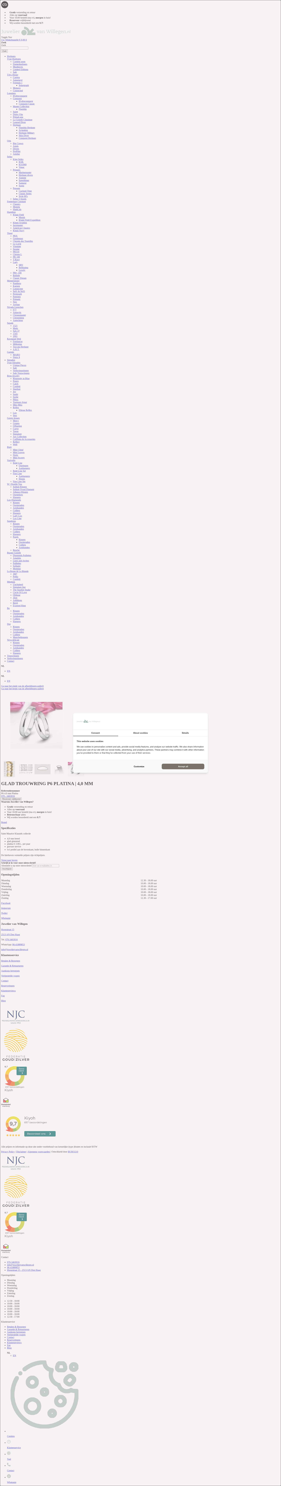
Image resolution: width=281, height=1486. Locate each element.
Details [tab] (185, 733)
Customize (139, 766)
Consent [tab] (95, 733)
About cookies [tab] (140, 733)
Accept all (183, 766)
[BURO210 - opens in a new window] (193, 721)
